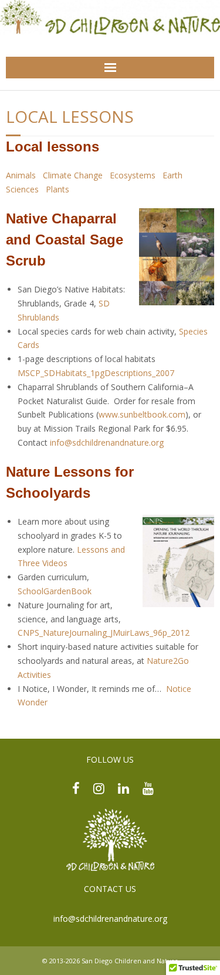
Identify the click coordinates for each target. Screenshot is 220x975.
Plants (57, 189)
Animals (21, 175)
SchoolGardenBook (55, 591)
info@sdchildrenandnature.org (110, 918)
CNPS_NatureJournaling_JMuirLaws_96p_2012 (103, 632)
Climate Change (73, 175)
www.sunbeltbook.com (142, 414)
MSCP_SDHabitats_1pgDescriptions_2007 (96, 372)
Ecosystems (132, 175)
